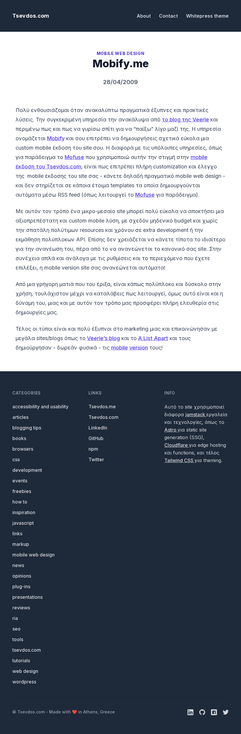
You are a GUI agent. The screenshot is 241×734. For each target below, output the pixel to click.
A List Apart (153, 338)
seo (16, 629)
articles (20, 417)
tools (17, 639)
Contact (169, 16)
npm (93, 449)
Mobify (56, 138)
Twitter (96, 459)
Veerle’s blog (103, 338)
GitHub (95, 438)
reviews (21, 608)
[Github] (202, 711)
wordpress (24, 682)
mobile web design (33, 555)
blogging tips (26, 428)
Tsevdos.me (102, 406)
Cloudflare (176, 445)
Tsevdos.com (30, 16)
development (27, 470)
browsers (22, 449)
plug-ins (21, 586)
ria (15, 618)
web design (25, 671)
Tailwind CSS (179, 460)
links (17, 533)
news (18, 565)
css (16, 459)
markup (20, 544)
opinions (21, 576)
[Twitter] (226, 711)
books (19, 438)
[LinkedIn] (191, 711)
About (144, 16)
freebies (21, 491)
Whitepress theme (207, 16)
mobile (119, 348)
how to (19, 502)
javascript (23, 523)
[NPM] (214, 711)
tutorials (21, 660)
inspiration (23, 512)
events (19, 481)
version (138, 348)
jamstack (195, 414)
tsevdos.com (26, 650)
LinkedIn (97, 428)
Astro (171, 430)
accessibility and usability (40, 406)
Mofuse (74, 157)
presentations (27, 597)
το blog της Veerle (185, 119)
